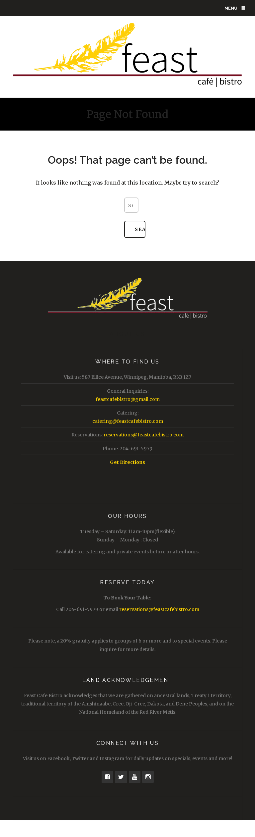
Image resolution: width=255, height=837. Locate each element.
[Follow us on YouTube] (134, 777)
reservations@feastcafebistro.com (144, 435)
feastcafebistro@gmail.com (128, 399)
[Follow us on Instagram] (148, 777)
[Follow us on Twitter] (121, 777)
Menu (230, 8)
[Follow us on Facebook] (107, 777)
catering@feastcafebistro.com (127, 421)
